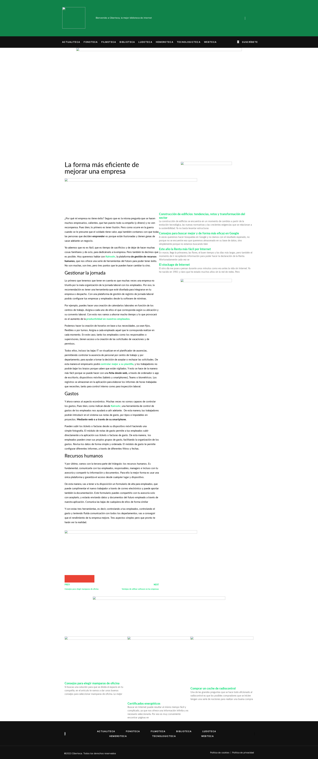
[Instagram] (237, 18)
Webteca (210, 42)
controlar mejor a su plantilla (116, 364)
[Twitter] (230, 18)
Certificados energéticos (144, 703)
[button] (247, 42)
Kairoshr (110, 256)
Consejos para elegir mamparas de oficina (92, 683)
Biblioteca (127, 42)
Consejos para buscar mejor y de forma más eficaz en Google (199, 233)
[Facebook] (223, 18)
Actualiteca (71, 42)
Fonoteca (91, 42)
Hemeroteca (164, 42)
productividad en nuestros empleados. (108, 319)
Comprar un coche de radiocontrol (213, 688)
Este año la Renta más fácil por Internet (185, 249)
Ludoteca (145, 42)
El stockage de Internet (174, 264)
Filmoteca (108, 42)
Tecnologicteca (188, 42)
